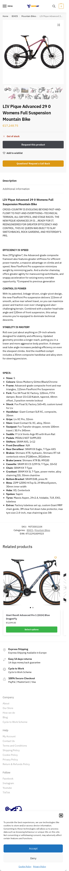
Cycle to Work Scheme (15, 722)
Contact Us (9, 741)
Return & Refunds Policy (16, 764)
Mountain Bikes (28, 16)
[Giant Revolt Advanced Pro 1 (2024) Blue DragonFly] (31, 581)
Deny (33, 858)
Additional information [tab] (16, 189)
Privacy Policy (39, 866)
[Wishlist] (55, 557)
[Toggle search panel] (54, 6)
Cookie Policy (25, 866)
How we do (9, 712)
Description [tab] (10, 180)
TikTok (6, 792)
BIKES (15, 16)
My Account (9, 736)
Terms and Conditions (15, 745)
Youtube (7, 787)
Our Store (8, 708)
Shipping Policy (11, 750)
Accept (33, 848)
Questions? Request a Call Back (33, 163)
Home (5, 16)
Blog (5, 717)
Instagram (8, 783)
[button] (61, 815)
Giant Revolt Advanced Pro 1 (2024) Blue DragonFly (28, 617)
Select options (32, 629)
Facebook (8, 778)
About (6, 703)
